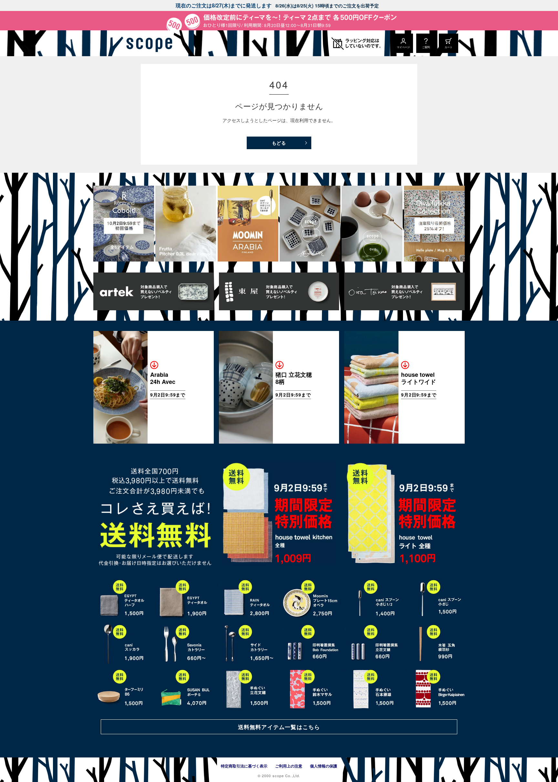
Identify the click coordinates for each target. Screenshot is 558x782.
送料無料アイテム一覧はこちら (279, 727)
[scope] (147, 43)
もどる (279, 142)
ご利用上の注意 (288, 766)
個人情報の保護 (323, 766)
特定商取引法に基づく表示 (244, 766)
